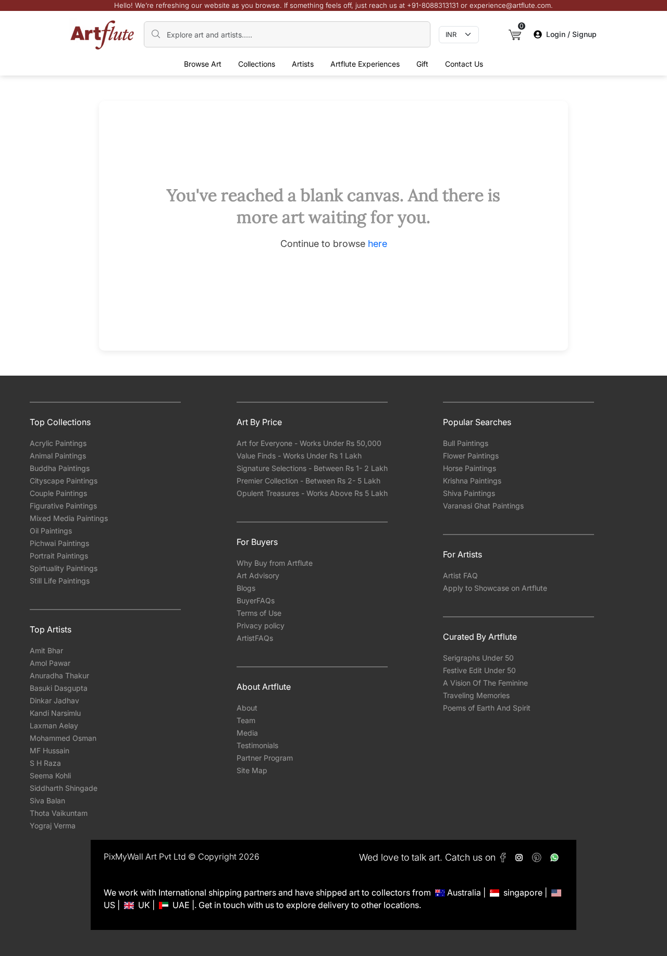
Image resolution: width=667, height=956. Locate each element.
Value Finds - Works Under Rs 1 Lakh (299, 455)
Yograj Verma (53, 825)
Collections (256, 63)
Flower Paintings (471, 455)
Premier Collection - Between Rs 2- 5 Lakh (308, 480)
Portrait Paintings (59, 555)
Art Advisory (258, 575)
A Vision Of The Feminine (485, 682)
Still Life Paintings (60, 580)
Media (247, 732)
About (247, 707)
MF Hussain (49, 750)
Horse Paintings (469, 468)
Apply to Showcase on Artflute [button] (495, 587)
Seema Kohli (50, 775)
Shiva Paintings (469, 493)
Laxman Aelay (54, 725)
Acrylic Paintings (58, 443)
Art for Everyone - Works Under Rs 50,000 (309, 443)
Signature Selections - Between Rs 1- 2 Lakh (312, 468)
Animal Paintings (58, 455)
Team (246, 720)
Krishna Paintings (472, 480)
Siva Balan (47, 800)
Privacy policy (261, 625)
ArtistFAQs (255, 638)
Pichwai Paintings (59, 543)
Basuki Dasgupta (59, 688)
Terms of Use (259, 613)
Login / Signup (571, 34)
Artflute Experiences (365, 63)
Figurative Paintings (63, 505)
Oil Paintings (51, 530)
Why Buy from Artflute (275, 562)
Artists (303, 63)
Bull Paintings (465, 443)
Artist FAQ (460, 575)
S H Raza (45, 763)
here (377, 243)
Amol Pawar (50, 663)
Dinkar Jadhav (54, 700)
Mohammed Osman (63, 738)
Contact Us (464, 63)
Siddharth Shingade (63, 788)
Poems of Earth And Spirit (486, 707)
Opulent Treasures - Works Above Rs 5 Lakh (312, 493)
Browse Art (202, 63)
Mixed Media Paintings (69, 518)
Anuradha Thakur (59, 675)
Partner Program (265, 757)
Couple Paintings (58, 493)
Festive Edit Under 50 (479, 670)
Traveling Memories (476, 695)
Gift (422, 63)
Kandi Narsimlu (55, 713)
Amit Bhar (46, 650)
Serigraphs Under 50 (478, 657)
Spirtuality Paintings (63, 568)
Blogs (246, 587)
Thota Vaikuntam (59, 813)
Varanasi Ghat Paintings (483, 505)
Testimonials (257, 745)
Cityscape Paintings (63, 480)
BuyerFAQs (256, 600)
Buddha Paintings (60, 468)
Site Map (252, 770)
